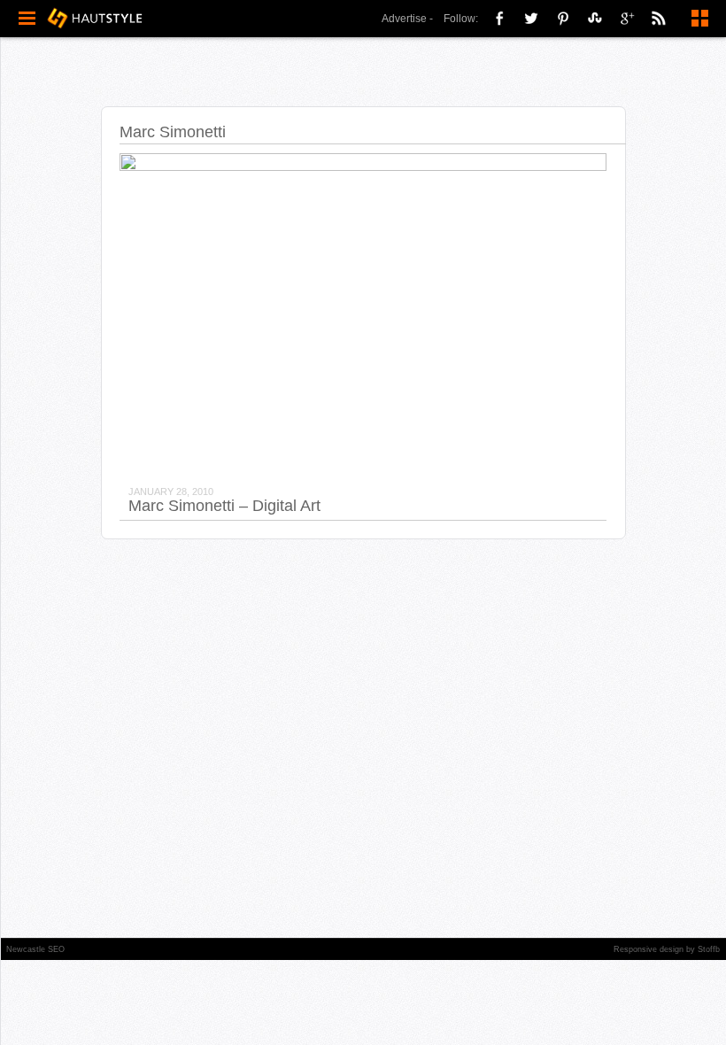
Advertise (404, 18)
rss (658, 17)
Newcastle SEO (35, 949)
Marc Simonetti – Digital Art (224, 506)
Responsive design (649, 949)
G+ (626, 17)
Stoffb (709, 949)
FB (499, 17)
